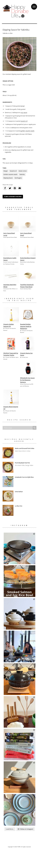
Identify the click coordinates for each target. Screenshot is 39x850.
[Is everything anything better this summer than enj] (19, 646)
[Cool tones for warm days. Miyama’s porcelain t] (19, 810)
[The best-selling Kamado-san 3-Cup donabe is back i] (19, 679)
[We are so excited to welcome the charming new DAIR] (19, 712)
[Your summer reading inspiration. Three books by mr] (19, 744)
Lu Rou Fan (18, 506)
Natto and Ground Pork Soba (24, 448)
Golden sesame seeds (10, 174)
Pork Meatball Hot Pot (22, 463)
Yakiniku (22, 174)
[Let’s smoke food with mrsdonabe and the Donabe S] (19, 581)
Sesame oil (13, 171)
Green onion (23, 171)
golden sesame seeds (27, 131)
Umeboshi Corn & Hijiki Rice (24, 477)
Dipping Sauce (8, 178)
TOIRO (19, 847)
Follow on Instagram (26, 829)
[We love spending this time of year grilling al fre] (19, 548)
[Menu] (34, 5)
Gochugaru (18, 178)
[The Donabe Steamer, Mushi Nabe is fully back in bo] (19, 614)
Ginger (5, 171)
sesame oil (24, 121)
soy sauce (24, 112)
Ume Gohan (19, 492)
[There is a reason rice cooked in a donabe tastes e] (19, 777)
